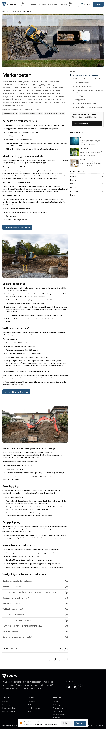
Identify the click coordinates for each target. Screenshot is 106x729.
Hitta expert (6, 701)
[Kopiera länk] (66, 659)
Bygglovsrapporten (32, 309)
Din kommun (32, 705)
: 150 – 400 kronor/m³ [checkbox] (21, 346)
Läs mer (55, 724)
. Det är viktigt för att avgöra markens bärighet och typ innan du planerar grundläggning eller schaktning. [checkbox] (36, 295)
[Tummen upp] (61, 649)
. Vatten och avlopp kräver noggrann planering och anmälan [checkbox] (33, 564)
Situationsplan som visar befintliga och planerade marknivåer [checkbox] (27, 213)
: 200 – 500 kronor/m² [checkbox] (23, 350)
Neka (65, 723)
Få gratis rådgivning (81, 123)
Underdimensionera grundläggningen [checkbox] (19, 466)
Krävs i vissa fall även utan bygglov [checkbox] (22, 132)
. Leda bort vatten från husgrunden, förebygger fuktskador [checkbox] (30, 553)
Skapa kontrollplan (8, 711)
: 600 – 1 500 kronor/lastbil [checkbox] (23, 354)
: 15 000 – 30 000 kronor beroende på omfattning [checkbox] (27, 357)
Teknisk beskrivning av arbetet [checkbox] (16, 220)
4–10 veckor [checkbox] (17, 136)
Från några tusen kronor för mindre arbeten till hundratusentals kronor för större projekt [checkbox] (36, 144)
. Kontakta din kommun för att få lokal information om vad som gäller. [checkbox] (36, 289)
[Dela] (61, 659)
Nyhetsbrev (57, 717)
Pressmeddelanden (59, 714)
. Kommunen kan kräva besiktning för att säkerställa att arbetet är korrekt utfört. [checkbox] (36, 320)
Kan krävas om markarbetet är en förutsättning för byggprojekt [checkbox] (32, 129)
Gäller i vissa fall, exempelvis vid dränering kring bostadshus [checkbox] (32, 149)
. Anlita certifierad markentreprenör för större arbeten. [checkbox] (34, 315)
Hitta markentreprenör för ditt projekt (17, 227)
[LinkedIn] (51, 659)
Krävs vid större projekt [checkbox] (19, 140)
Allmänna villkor (58, 708)
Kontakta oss (57, 711)
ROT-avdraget (7, 382)
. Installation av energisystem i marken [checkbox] (29, 560)
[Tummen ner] (66, 649)
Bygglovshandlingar (49, 4)
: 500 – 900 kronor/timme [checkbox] (18, 343)
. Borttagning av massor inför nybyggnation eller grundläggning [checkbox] (32, 549)
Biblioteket (63, 4)
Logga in (87, 4)
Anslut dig (98, 4)
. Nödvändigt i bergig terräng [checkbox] (22, 556)
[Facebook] (56, 659)
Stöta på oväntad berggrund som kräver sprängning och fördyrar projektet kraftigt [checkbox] (35, 473)
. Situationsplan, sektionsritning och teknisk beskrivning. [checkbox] (33, 300)
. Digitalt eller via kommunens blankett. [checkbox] (26, 303)
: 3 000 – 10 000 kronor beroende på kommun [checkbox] (28, 371)
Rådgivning (35, 4)
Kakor (101, 725)
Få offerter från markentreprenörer (16, 392)
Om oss (55, 701)
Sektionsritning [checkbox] (11, 216)
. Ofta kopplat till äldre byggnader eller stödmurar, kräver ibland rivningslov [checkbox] (35, 567)
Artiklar (30, 711)
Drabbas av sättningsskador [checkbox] (16, 469)
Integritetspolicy (90, 725)
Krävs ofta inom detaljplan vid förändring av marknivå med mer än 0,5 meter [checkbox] (36, 125)
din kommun (29, 178)
